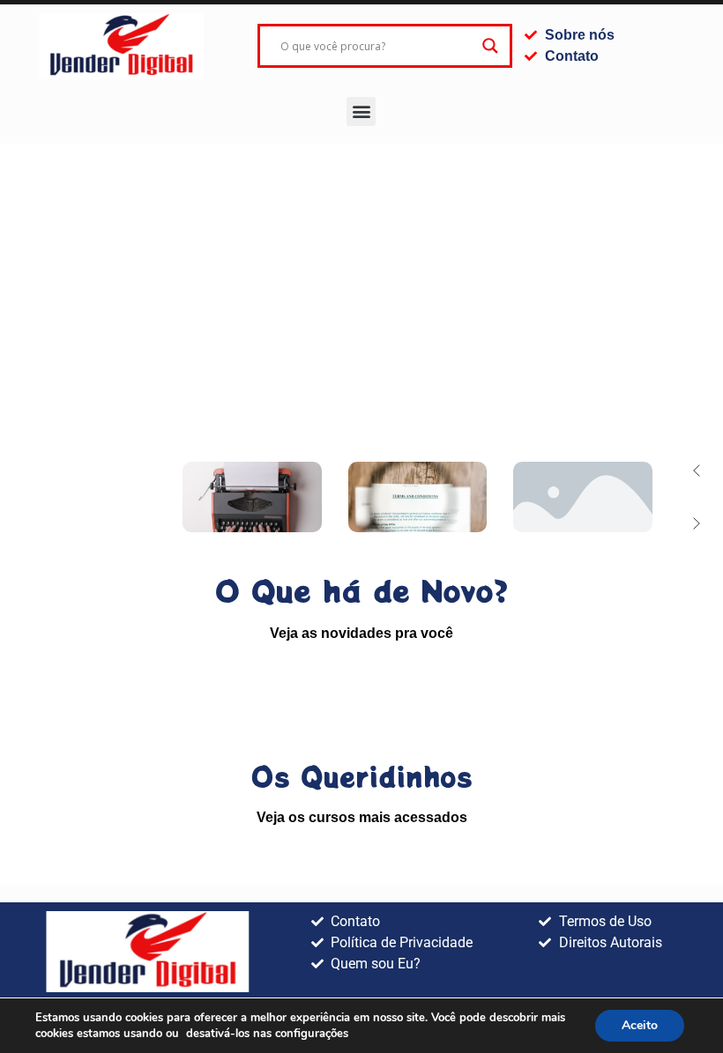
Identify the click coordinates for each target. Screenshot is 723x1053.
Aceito (640, 1025)
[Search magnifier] (490, 45)
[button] (361, 111)
